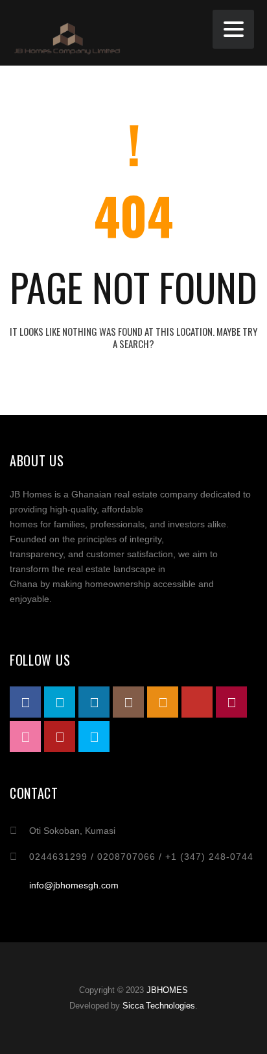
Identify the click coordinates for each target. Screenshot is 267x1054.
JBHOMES (167, 990)
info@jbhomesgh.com (74, 885)
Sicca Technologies (159, 1005)
